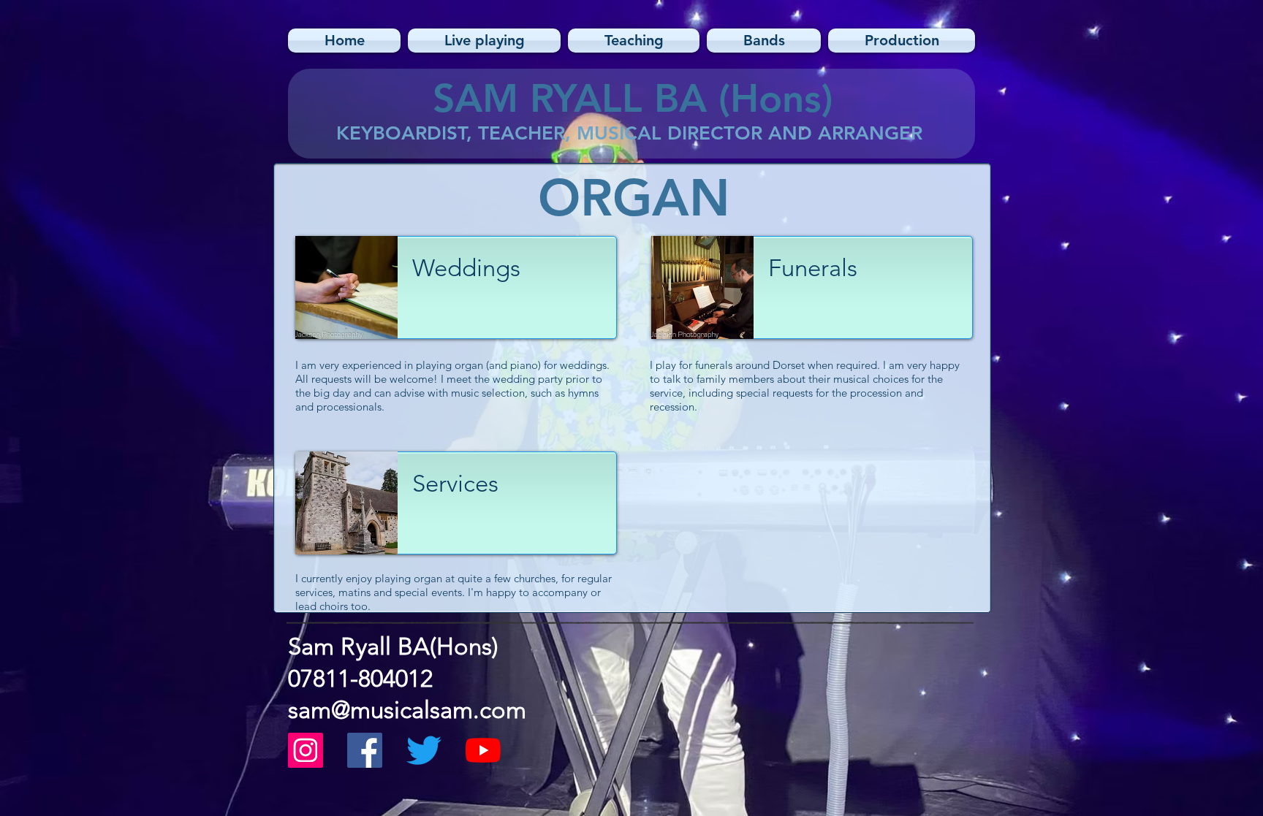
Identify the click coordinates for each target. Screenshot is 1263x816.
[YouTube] (483, 750)
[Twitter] (423, 750)
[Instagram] (305, 750)
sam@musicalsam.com (407, 710)
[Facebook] (364, 750)
